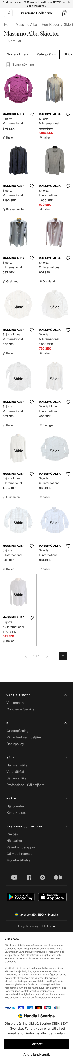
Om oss (12, 834)
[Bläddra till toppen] (63, 656)
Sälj (10, 757)
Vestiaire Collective (24, 826)
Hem (7, 24)
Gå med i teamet (19, 853)
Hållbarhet (14, 840)
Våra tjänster (18, 695)
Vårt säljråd (15, 771)
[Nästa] (47, 656)
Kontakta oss (16, 812)
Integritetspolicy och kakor (34, 926)
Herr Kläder (50, 24)
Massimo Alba (26, 24)
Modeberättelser (19, 860)
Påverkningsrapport (21, 847)
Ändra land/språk (36, 1054)
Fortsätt (36, 1043)
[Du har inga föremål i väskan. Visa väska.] (65, 13)
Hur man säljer (17, 765)
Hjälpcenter (15, 806)
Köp (9, 723)
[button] (65, 13)
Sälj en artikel (16, 778)
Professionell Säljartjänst (25, 784)
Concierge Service (20, 709)
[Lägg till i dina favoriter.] (31, 114)
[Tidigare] (26, 656)
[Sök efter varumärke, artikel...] (8, 13)
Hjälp (11, 798)
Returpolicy (15, 743)
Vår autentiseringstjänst (24, 737)
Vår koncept (15, 702)
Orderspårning (17, 730)
